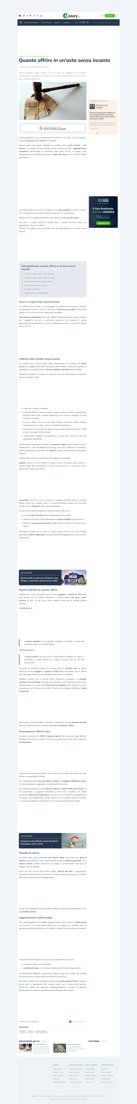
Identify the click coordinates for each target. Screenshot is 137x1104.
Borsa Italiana (89, 1069)
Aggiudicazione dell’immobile (36, 293)
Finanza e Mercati (91, 1065)
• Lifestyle (115, 22)
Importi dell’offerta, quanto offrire (38, 281)
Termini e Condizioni (107, 1075)
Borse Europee (90, 1072)
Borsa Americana (90, 1075)
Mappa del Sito (58, 1069)
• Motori (94, 22)
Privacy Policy (105, 1079)
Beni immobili (42, 1032)
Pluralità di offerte (31, 289)
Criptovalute (73, 1079)
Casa (23, 1032)
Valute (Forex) (89, 1082)
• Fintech (101, 22)
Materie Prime (89, 1079)
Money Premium (58, 1072)
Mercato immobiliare (42, 56)
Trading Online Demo (76, 1069)
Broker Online (73, 1075)
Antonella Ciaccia (25, 67)
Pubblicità (56, 1079)
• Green (107, 22)
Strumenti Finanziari (76, 1065)
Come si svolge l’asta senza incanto (39, 274)
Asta (31, 1032)
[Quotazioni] (76, 22)
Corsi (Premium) (74, 1072)
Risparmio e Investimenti (27, 56)
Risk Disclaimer (106, 1072)
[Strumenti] (83, 22)
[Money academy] (80, 22)
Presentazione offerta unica (36, 285)
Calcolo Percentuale (75, 1082)
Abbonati (109, 16)
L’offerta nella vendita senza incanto (39, 278)
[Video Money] (87, 22)
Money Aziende (58, 1075)
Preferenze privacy (107, 1082)
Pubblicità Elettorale (59, 1082)
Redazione (104, 1069)
